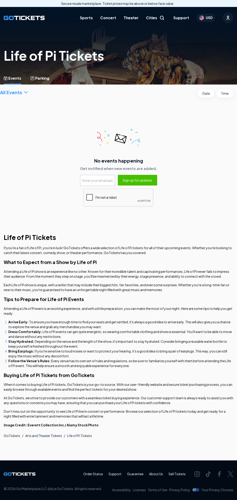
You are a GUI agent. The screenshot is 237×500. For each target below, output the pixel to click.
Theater (131, 17)
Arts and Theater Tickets (43, 436)
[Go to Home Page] (24, 18)
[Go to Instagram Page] (197, 474)
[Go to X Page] (230, 474)
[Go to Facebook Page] (219, 474)
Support (181, 17)
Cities (151, 17)
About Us (156, 474)
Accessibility (121, 490)
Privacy (179, 490)
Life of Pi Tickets (79, 436)
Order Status (93, 474)
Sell (177, 474)
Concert (108, 17)
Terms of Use (157, 490)
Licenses (139, 490)
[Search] (162, 18)
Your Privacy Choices (217, 490)
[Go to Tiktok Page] (208, 474)
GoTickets (12, 436)
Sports (86, 17)
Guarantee (135, 474)
